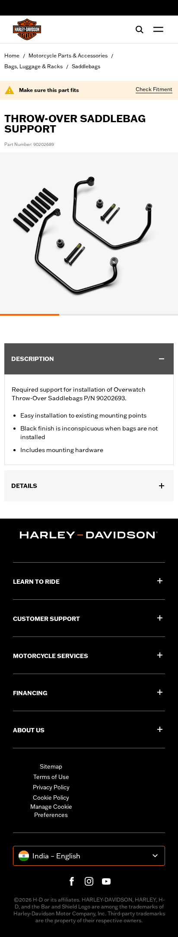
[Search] (139, 29)
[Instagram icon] (89, 881)
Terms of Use (51, 776)
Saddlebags (86, 66)
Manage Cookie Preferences (51, 811)
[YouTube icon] (106, 881)
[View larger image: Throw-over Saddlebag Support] (89, 232)
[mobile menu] (156, 29)
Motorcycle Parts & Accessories (68, 55)
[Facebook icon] (72, 881)
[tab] (29, 315)
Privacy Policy (51, 787)
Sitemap (51, 766)
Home (11, 55)
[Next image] (160, 234)
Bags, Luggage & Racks (33, 66)
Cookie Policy (51, 797)
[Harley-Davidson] (89, 535)
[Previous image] (17, 234)
